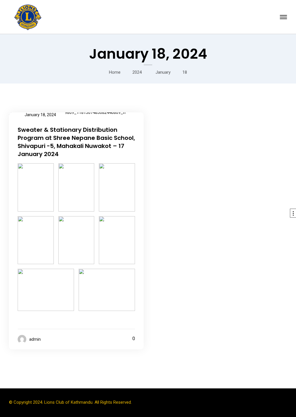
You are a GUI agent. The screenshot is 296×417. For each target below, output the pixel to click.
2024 (137, 72)
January (163, 72)
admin (35, 339)
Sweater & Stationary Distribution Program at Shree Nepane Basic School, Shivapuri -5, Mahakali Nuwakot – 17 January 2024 (76, 142)
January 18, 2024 (40, 114)
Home (115, 72)
